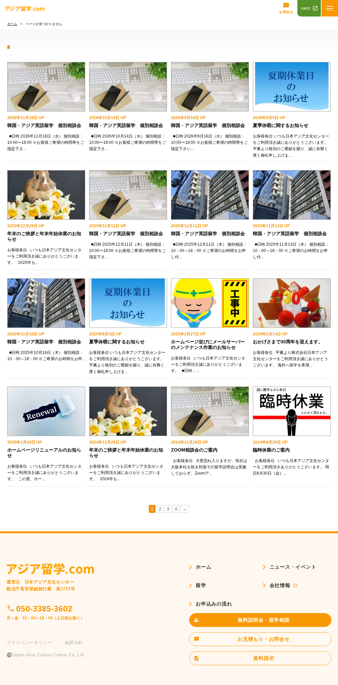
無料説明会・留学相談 (264, 620)
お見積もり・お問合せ (264, 639)
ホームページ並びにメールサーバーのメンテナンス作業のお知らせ (208, 344)
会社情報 (280, 585)
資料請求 (263, 658)
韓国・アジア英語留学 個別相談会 (44, 125)
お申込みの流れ (214, 604)
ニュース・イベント (293, 567)
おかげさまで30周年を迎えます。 (288, 341)
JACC (305, 8)
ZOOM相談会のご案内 (194, 449)
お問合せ (286, 12)
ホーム (12, 24)
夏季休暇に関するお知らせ (280, 125)
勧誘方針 (74, 642)
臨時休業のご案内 (271, 449)
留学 (201, 585)
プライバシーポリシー (29, 642)
